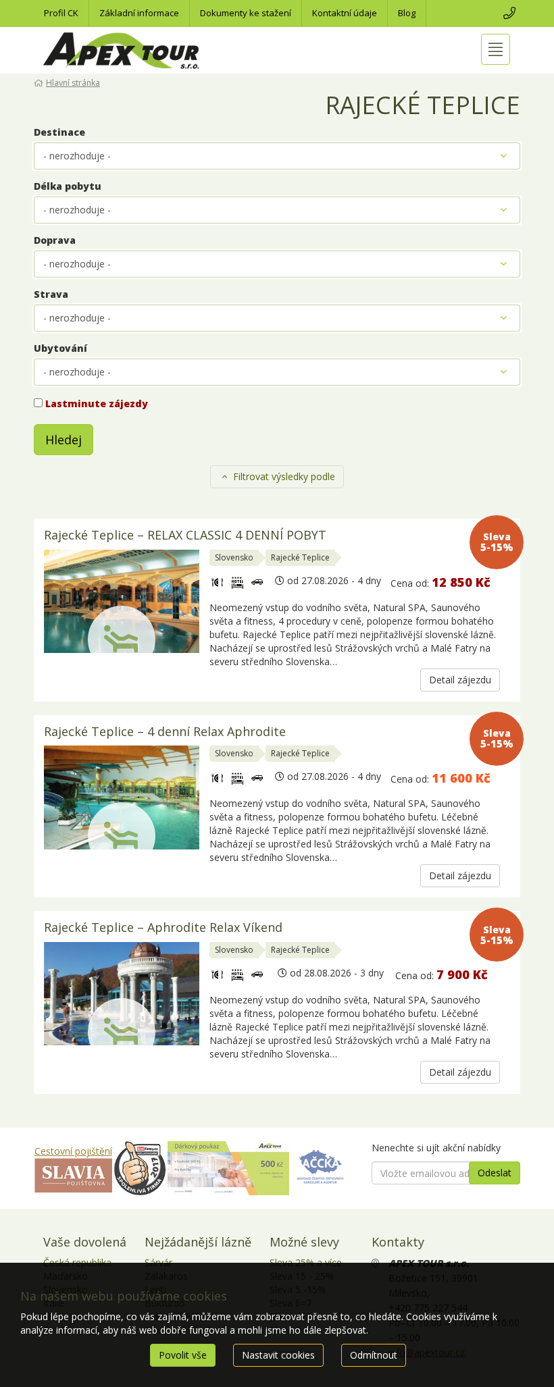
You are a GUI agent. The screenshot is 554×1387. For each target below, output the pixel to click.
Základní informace (139, 13)
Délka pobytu (67, 186)
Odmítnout (373, 1355)
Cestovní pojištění (73, 1151)
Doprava (55, 240)
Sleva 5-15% (497, 542)
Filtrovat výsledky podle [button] (282, 476)
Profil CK (61, 13)
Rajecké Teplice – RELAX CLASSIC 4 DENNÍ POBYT (185, 536)
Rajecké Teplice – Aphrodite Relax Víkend (163, 928)
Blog (407, 13)
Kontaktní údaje (344, 13)
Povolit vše (183, 1355)
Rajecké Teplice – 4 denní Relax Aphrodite (165, 732)
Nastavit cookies (278, 1355)
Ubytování (60, 348)
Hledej (63, 439)
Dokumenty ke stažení (245, 13)
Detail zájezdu (460, 679)
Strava (51, 294)
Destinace (59, 132)
